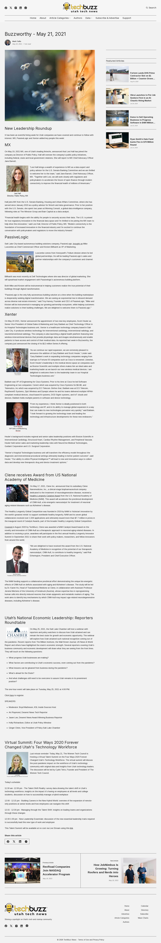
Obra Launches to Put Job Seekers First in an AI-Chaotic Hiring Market (143, 98)
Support (126, 18)
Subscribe (144, 914)
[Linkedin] (20, 8)
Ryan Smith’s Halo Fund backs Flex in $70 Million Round (142, 142)
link (71, 828)
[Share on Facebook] (8, 841)
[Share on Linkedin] (20, 841)
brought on (78, 244)
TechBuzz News (70, 940)
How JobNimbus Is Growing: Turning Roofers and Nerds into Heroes (103, 870)
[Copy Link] (26, 841)
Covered (9, 527)
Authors (78, 18)
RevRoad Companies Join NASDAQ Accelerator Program (56, 870)
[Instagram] (16, 8)
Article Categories (122, 918)
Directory (144, 910)
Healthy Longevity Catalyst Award (45, 496)
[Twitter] (11, 8)
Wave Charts (143, 918)
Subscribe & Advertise (107, 18)
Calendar (144, 906)
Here (12, 695)
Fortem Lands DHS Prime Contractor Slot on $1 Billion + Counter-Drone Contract (142, 76)
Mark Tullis (16, 41)
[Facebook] (6, 8)
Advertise (125, 914)
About (43, 18)
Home (33, 18)
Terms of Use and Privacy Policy (91, 940)
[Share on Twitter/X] (14, 841)
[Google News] (25, 7)
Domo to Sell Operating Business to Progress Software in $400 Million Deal (141, 120)
